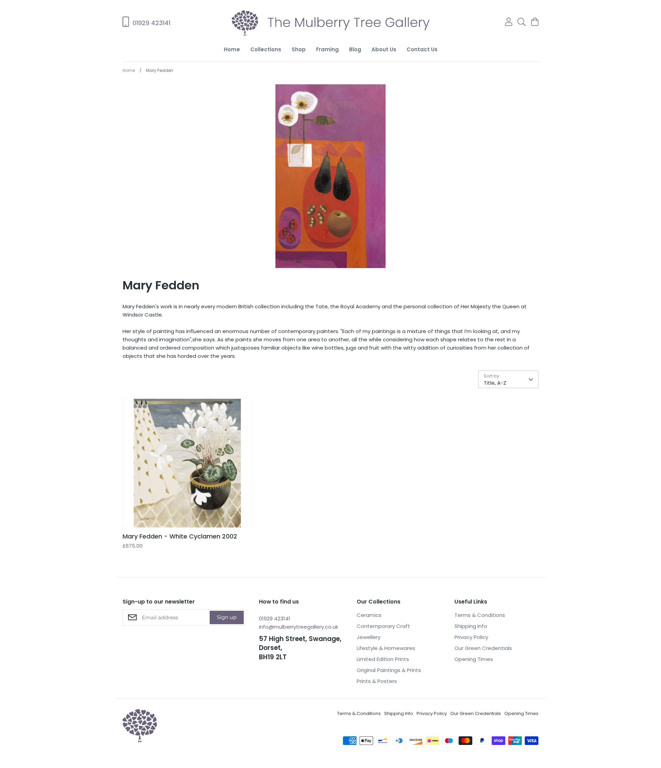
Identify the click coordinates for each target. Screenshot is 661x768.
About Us (383, 49)
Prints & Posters (377, 681)
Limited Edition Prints (383, 659)
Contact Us (422, 49)
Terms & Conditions (479, 615)
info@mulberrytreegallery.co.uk (298, 626)
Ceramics (369, 615)
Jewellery (368, 637)
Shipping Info (470, 626)
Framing (327, 49)
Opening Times (473, 659)
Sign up (227, 617)
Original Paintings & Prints (389, 670)
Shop (299, 49)
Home (232, 49)
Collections (265, 49)
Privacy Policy (471, 637)
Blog (355, 49)
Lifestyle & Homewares (386, 648)
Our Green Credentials (483, 648)
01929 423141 (274, 618)
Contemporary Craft (383, 626)
